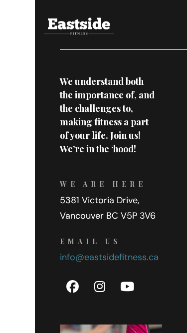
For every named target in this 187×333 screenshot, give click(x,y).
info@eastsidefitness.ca (109, 257)
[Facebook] (72, 287)
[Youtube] (127, 287)
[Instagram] (99, 287)
